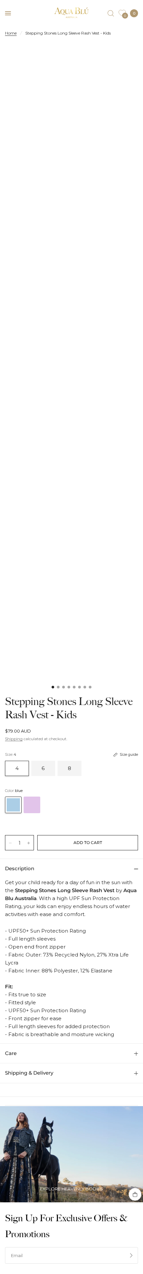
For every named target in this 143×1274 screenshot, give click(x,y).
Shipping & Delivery (29, 1073)
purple (32, 805)
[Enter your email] (131, 1255)
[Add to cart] (87, 842)
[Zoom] (71, 144)
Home (11, 33)
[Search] (110, 13)
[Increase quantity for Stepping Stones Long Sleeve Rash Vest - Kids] (29, 843)
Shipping (14, 738)
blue (13, 805)
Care (11, 1053)
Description (19, 868)
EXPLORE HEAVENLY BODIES (71, 1188)
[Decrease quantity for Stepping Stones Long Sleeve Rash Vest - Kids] (10, 843)
